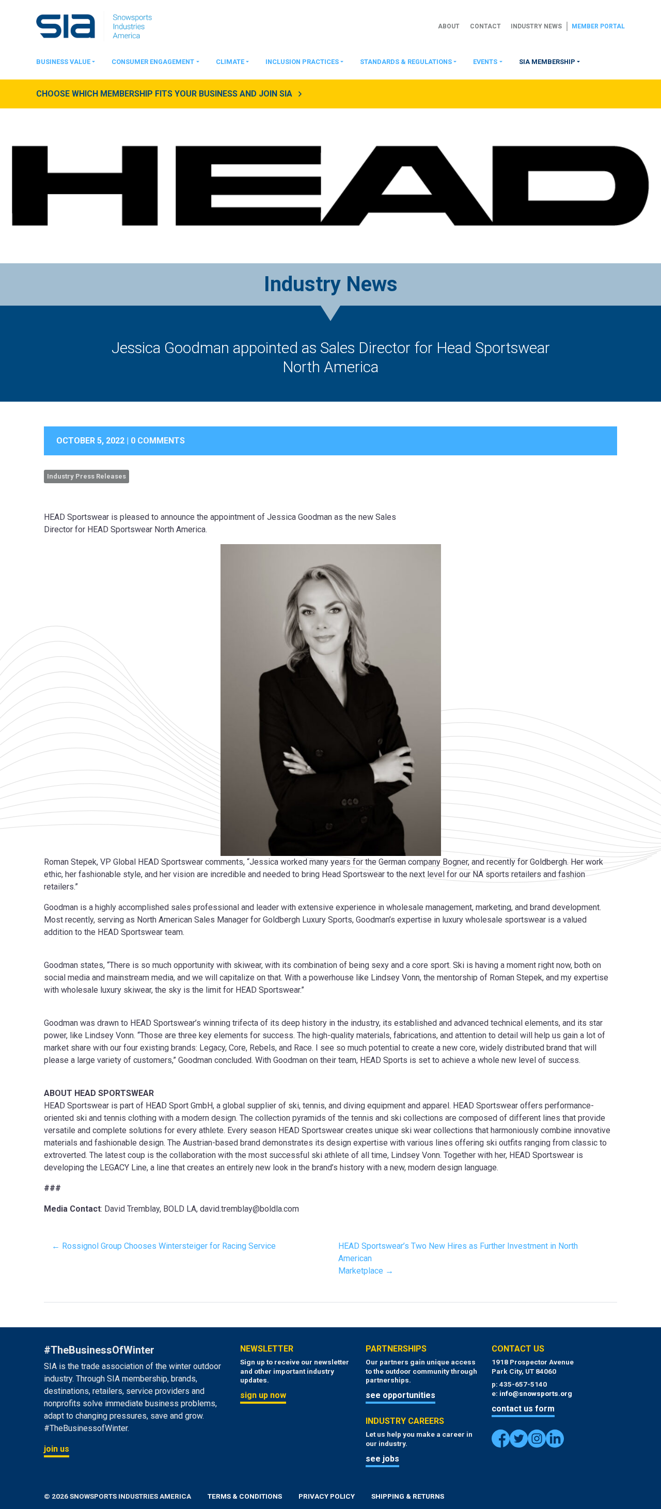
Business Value (63, 62)
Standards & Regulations (406, 62)
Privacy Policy (326, 1496)
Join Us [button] (56, 1449)
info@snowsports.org (535, 1393)
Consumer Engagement (153, 62)
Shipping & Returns (407, 1496)
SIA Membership (547, 62)
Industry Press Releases (86, 476)
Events (485, 62)
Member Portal (598, 26)
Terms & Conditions (245, 1496)
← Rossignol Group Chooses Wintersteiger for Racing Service (164, 1246)
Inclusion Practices (302, 62)
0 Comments (158, 441)
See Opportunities (400, 1395)
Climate (230, 62)
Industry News (536, 26)
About (449, 26)
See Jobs (382, 1459)
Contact (485, 26)
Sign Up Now (263, 1395)
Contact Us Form (523, 1408)
